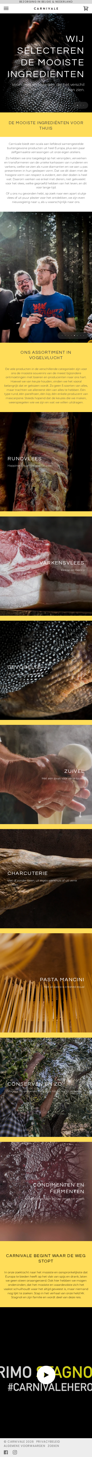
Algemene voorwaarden (24, 1446)
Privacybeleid (48, 1442)
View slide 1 (77, 105)
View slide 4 (71, 335)
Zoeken (53, 1446)
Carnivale (16, 1442)
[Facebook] (6, 1452)
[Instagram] (15, 1452)
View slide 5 (74, 335)
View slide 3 (83, 105)
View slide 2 (80, 105)
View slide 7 (80, 335)
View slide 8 (83, 335)
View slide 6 (77, 335)
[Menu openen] (11, 8)
